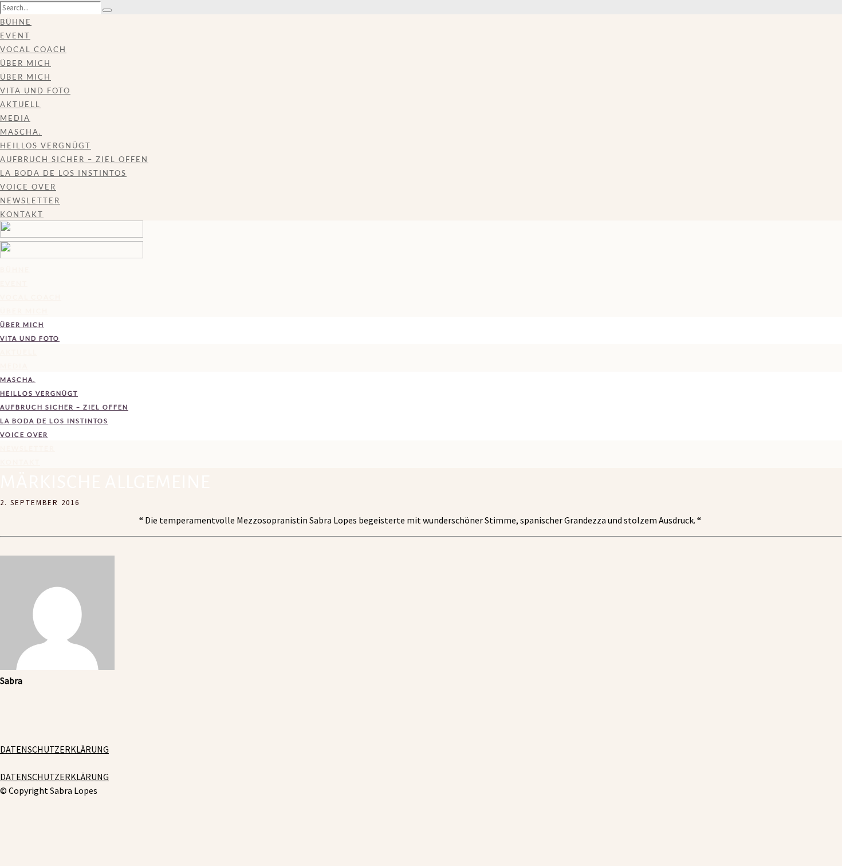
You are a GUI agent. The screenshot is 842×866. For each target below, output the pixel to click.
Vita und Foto (35, 90)
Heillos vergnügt (45, 145)
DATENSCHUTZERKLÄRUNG (54, 749)
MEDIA (15, 118)
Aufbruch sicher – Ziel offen (74, 159)
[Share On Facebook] (2, 818)
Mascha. (21, 131)
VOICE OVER (28, 186)
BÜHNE (16, 21)
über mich (25, 76)
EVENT (15, 35)
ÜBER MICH (25, 63)
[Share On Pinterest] (2, 845)
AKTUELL (20, 104)
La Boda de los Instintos (63, 173)
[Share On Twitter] (2, 831)
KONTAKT (22, 214)
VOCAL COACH (33, 49)
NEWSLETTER (30, 200)
